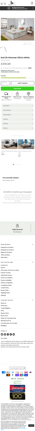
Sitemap (3, 295)
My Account (4, 315)
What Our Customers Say (8, 318)
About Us (3, 303)
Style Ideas (4, 257)
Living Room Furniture (7, 247)
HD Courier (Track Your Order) (10, 270)
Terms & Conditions (7, 278)
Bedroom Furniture (6, 252)
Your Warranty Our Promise (9, 323)
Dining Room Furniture (7, 250)
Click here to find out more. (7, 70)
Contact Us (4, 265)
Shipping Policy (5, 293)
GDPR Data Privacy (6, 275)
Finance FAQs (5, 313)
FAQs (2, 310)
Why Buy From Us (6, 320)
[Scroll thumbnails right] (1, 46)
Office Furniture (5, 255)
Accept (31, 425)
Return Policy (5, 290)
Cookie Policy (5, 288)
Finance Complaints (7, 283)
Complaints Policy (6, 285)
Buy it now (17, 88)
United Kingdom (16, 368)
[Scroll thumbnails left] (1, 48)
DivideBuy (3, 326)
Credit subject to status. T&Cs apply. (10, 71)
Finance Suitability (6, 280)
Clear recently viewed (8, 180)
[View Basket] (32, 3)
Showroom (4, 305)
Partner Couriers (6, 273)
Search (3, 267)
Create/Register (5, 308)
